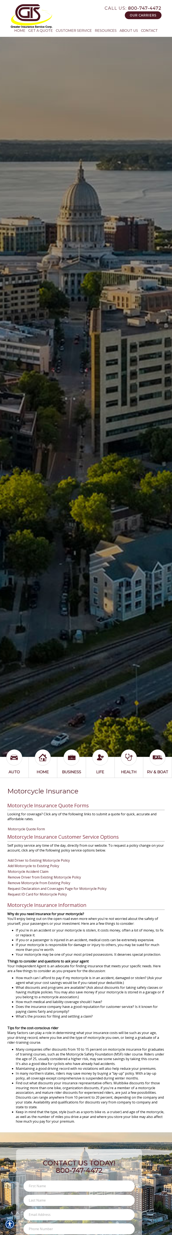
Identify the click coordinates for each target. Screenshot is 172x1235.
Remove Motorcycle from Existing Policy (39, 883)
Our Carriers (143, 15)
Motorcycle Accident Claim (28, 871)
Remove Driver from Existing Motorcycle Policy (44, 877)
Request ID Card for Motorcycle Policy (37, 894)
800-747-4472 (133, 8)
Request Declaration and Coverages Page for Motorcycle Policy (57, 888)
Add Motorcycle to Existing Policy (33, 866)
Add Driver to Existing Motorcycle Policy (39, 860)
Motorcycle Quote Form (26, 829)
